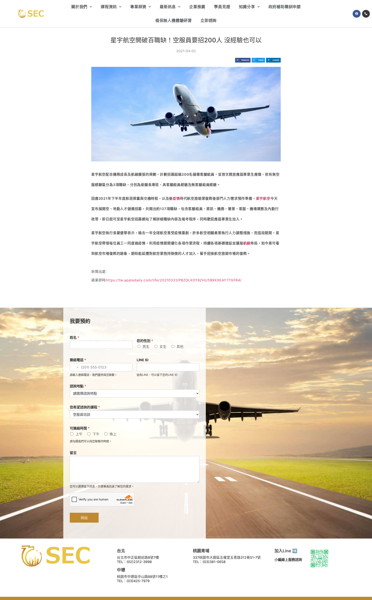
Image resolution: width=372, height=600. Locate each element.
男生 (146, 346)
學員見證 (222, 7)
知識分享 (247, 7)
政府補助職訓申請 (284, 7)
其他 (180, 346)
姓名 (74, 337)
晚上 (113, 434)
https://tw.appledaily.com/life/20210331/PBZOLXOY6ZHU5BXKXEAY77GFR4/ (174, 280)
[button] (243, 60)
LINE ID (143, 360)
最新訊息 (168, 7)
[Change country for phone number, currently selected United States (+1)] (74, 367)
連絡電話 (78, 360)
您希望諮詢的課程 (85, 407)
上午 (79, 434)
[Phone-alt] (366, 14)
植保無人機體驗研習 (173, 20)
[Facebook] (356, 14)
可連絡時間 (80, 428)
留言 (73, 453)
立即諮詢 (208, 20)
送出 (84, 518)
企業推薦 (197, 7)
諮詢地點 (78, 386)
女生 (163, 346)
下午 (96, 434)
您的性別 (145, 341)
